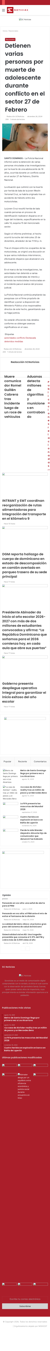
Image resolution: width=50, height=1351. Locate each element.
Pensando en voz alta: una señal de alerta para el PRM (23, 904)
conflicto (21, 337)
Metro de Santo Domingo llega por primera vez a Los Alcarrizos (33, 773)
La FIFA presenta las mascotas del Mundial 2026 (31, 806)
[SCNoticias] (18, 10)
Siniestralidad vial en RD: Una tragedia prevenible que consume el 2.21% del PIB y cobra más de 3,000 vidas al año (23, 937)
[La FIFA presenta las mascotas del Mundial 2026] (10, 807)
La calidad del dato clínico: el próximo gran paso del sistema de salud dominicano (24, 925)
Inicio (4, 31)
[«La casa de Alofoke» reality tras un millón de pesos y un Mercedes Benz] (10, 793)
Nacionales (13, 31)
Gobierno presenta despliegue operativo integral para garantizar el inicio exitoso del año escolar (24, 692)
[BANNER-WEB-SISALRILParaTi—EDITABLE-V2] (23, 853)
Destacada (31, 337)
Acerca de (14, 1330)
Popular (7, 761)
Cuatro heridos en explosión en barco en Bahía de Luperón (31, 819)
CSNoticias (7, 1326)
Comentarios (40, 761)
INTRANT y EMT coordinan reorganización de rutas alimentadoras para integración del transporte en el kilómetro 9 (24, 509)
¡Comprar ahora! (25, 1335)
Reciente (22, 761)
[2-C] (25, 719)
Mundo (43, 1330)
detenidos (9, 341)
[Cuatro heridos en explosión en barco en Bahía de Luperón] (10, 820)
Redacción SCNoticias (25, 362)
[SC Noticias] (25, 19)
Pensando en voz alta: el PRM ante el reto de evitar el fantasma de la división (24, 915)
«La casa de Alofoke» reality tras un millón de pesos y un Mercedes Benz (33, 790)
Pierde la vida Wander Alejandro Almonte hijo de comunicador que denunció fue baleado (33, 834)
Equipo (24, 1330)
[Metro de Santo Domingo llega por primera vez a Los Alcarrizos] (10, 776)
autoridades (10, 337)
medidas (19, 341)
